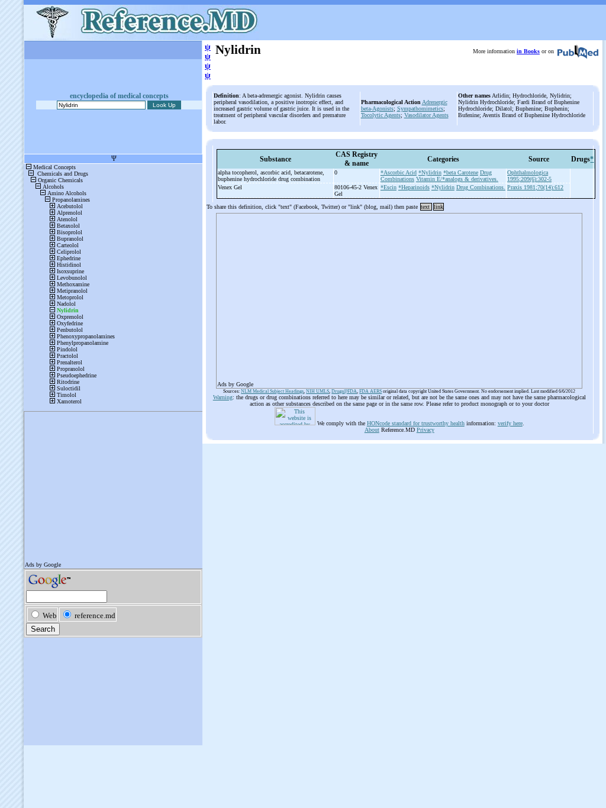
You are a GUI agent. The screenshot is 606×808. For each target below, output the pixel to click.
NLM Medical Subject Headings (272, 391)
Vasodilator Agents (426, 115)
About (372, 429)
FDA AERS (370, 391)
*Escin (389, 187)
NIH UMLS (317, 391)
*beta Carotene (460, 172)
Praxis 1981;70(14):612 (535, 187)
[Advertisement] (399, 297)
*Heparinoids (414, 187)
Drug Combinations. (480, 187)
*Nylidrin (429, 172)
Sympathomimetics (420, 108)
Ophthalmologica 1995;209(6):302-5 (529, 175)
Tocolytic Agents (381, 115)
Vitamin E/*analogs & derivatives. (457, 179)
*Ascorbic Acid (399, 172)
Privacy (425, 429)
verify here (510, 423)
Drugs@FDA (344, 391)
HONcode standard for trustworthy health (416, 423)
